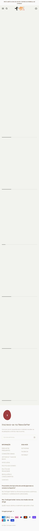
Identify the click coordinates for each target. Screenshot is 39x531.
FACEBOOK (24, 451)
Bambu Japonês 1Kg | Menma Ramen (14, 339)
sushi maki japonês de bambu (12, 391)
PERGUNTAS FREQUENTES (6, 449)
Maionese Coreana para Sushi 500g (14, 287)
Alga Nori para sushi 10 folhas (12, 180)
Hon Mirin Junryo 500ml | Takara (13, 235)
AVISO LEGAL (6, 462)
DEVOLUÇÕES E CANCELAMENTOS (7, 475)
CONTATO (5, 480)
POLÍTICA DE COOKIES (9, 466)
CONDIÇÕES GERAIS (8, 454)
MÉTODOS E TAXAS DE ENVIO (9, 458)
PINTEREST (24, 455)
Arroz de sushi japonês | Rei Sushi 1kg (14, 130)
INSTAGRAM (25, 448)
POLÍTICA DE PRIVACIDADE (6, 470)
